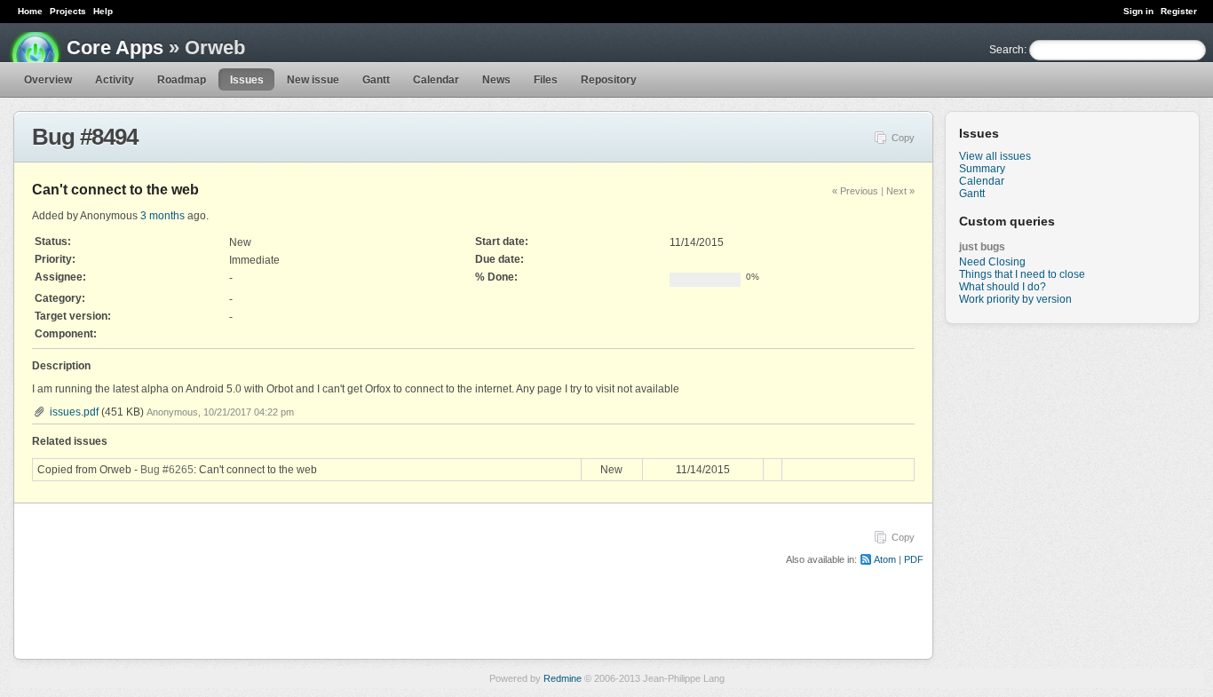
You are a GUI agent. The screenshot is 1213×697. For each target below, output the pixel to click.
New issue (313, 80)
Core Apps (115, 47)
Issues (247, 80)
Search (1006, 50)
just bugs (982, 247)
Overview (48, 80)
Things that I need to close (1022, 274)
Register (1179, 11)
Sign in (1138, 11)
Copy (903, 137)
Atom (885, 559)
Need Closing (992, 262)
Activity (114, 80)
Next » (900, 191)
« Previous (855, 191)
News (496, 80)
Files (546, 80)
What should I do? (1002, 287)
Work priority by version (1015, 299)
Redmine (562, 678)
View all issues (995, 156)
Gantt (376, 80)
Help (103, 11)
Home (30, 11)
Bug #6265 (167, 469)
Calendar (436, 80)
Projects (68, 11)
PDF (914, 559)
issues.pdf (74, 412)
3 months (162, 216)
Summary (982, 168)
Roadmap (181, 80)
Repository (609, 80)
